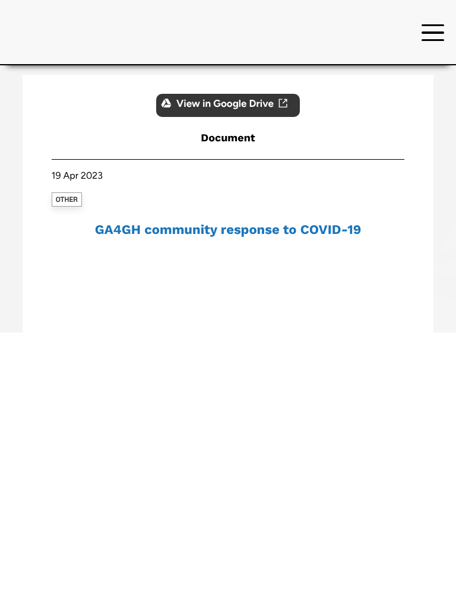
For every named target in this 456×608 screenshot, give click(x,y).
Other (67, 199)
